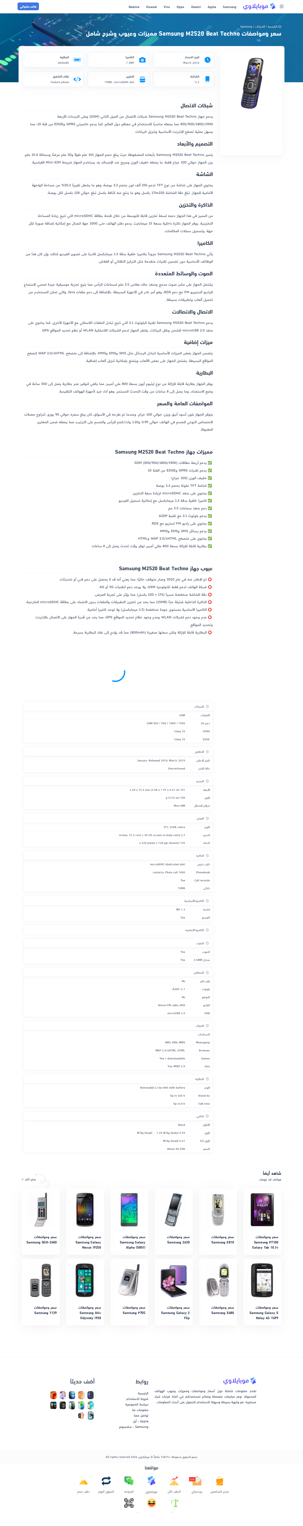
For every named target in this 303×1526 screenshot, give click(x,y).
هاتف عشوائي (28, 6)
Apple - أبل (140, 1420)
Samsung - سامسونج (133, 1426)
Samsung (246, 26)
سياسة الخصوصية (136, 1404)
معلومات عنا (140, 1409)
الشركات (260, 26)
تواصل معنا (141, 1415)
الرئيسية (272, 26)
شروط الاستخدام (137, 1398)
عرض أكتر (30, 1179)
